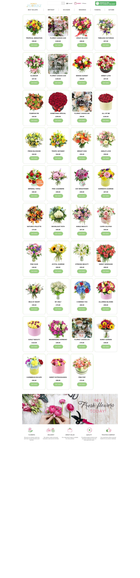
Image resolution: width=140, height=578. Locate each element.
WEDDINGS (82, 10)
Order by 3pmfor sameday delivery (107, 3)
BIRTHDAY (51, 10)
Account (70, 3)
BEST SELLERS (33, 10)
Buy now (34, 45)
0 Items (84, 3)
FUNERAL (98, 10)
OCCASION (66, 10)
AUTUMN (111, 10)
